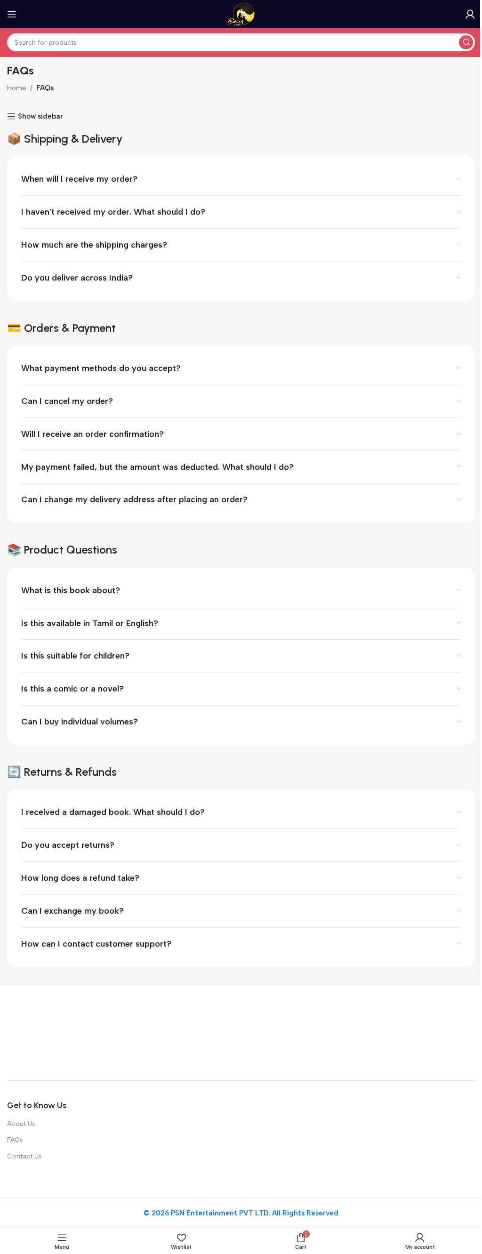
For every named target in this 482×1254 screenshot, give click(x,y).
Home (16, 88)
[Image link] (66, 1032)
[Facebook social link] (400, 1033)
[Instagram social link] (434, 1033)
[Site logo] (241, 13)
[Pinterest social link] (468, 1033)
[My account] (470, 14)
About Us (21, 1124)
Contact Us (24, 1156)
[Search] (466, 42)
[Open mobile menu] (11, 14)
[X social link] (417, 1033)
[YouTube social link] (451, 1033)
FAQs (15, 1140)
